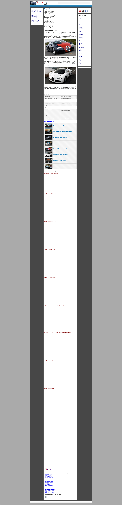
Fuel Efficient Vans (35, 23)
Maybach (81, 44)
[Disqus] (60, 451)
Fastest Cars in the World (36, 9)
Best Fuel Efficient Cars (36, 17)
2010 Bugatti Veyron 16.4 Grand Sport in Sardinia (62, 143)
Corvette (80, 30)
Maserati (80, 43)
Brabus (80, 25)
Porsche (80, 54)
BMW (80, 24)
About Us (76, 502)
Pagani (80, 52)
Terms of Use (80, 502)
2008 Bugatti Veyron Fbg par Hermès (60, 166)
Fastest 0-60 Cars (34, 14)
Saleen (80, 57)
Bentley (80, 22)
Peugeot (80, 53)
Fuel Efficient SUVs (35, 20)
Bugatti (80, 27)
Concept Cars (34, 15)
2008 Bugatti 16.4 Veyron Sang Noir (60, 160)
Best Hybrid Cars (34, 19)
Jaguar (80, 36)
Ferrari (80, 31)
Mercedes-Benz (82, 47)
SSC (79, 62)
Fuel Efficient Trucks (35, 21)
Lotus (80, 41)
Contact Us (89, 502)
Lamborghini (81, 38)
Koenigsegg (81, 37)
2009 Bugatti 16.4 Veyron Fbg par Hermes (61, 148)
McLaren (80, 46)
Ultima (80, 63)
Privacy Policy (84, 502)
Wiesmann (81, 65)
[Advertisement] (66, 19)
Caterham (81, 28)
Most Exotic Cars (34, 16)
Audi (80, 21)
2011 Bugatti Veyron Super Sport (59, 125)
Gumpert (80, 33)
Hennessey (81, 34)
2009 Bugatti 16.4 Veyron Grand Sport (60, 154)
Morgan (80, 49)
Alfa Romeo (81, 17)
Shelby (80, 59)
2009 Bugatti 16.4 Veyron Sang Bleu (60, 137)
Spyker (80, 60)
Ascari (80, 18)
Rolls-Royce (81, 56)
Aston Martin (81, 19)
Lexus (80, 40)
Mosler (80, 50)
